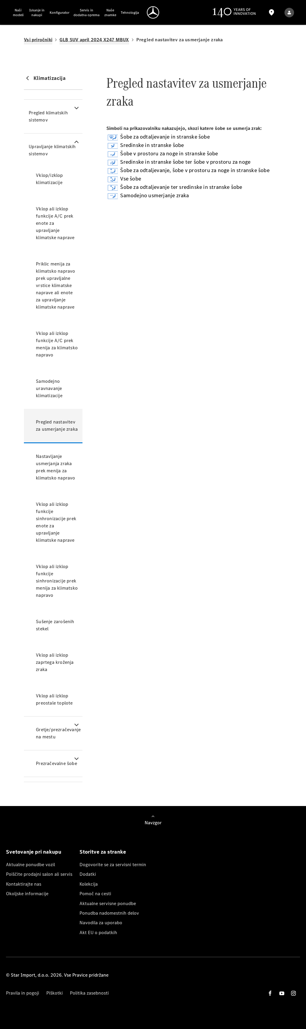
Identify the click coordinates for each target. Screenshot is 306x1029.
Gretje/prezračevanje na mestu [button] (58, 733)
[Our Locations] (272, 12)
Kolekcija (88, 884)
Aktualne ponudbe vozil (30, 864)
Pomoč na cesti (95, 893)
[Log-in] (289, 12)
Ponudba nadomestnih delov (109, 913)
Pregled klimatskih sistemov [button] (48, 116)
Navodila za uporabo (100, 922)
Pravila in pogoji (22, 993)
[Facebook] (270, 993)
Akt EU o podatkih (98, 932)
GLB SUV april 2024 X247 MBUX (94, 40)
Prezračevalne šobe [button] (56, 763)
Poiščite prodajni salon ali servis (39, 874)
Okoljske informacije (27, 893)
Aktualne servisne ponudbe (107, 903)
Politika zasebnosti (89, 993)
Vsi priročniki (38, 40)
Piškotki (54, 993)
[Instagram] (293, 993)
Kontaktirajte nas (23, 884)
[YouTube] (281, 993)
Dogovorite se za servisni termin (112, 864)
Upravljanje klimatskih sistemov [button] (52, 150)
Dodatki (87, 874)
